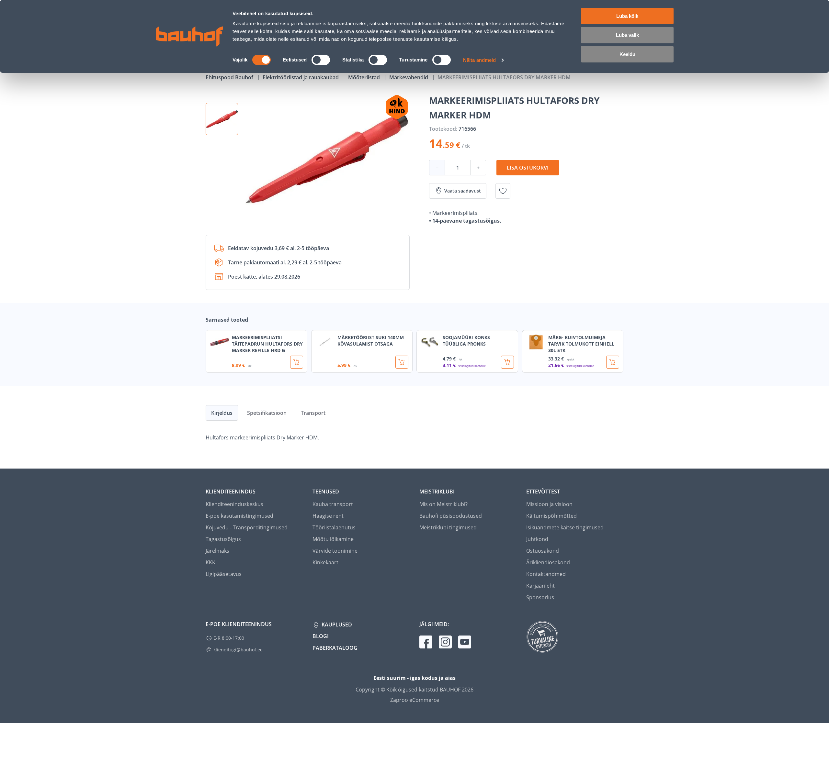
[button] (222, 119)
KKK (210, 562)
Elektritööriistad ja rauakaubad (301, 77)
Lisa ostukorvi (528, 167)
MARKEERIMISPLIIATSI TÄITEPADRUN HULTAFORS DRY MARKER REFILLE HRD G (267, 343)
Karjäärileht (540, 585)
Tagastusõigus (223, 539)
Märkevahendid (409, 77)
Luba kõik (627, 16)
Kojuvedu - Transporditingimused (247, 527)
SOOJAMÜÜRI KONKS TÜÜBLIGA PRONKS (466, 340)
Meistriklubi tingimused (448, 527)
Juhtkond (537, 539)
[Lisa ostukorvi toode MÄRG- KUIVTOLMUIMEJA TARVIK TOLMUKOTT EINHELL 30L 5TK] (612, 362)
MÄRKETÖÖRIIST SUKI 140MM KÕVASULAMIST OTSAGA (370, 340)
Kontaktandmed (546, 574)
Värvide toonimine (335, 550)
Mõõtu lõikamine (333, 539)
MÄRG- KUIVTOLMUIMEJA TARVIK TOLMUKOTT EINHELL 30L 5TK (581, 343)
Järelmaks (217, 550)
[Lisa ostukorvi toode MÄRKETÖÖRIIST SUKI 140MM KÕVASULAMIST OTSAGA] (401, 362)
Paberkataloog (335, 647)
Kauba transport (332, 504)
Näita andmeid (479, 60)
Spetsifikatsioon (267, 412)
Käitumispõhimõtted (551, 515)
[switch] (321, 60)
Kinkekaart (325, 562)
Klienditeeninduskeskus (234, 504)
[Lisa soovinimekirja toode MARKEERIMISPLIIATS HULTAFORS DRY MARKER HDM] (502, 191)
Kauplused (336, 624)
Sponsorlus (540, 597)
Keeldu (627, 54)
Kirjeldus (222, 412)
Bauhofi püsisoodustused (450, 515)
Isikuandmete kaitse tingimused (565, 527)
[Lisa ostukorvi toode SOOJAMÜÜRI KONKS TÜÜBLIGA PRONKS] (507, 362)
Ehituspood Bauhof (230, 77)
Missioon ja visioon (549, 504)
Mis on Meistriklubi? (443, 504)
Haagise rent (328, 515)
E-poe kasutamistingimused (239, 515)
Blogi (320, 636)
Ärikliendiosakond (548, 562)
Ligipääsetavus (224, 574)
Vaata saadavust (462, 191)
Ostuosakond (542, 550)
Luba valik (627, 35)
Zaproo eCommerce (414, 699)
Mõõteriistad (364, 77)
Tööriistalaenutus (334, 527)
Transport (313, 412)
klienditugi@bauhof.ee (238, 650)
